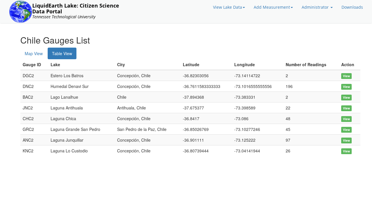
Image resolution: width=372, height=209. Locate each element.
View (346, 76)
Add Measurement (272, 7)
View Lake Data (227, 7)
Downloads (352, 7)
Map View (34, 53)
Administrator (316, 7)
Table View (62, 53)
